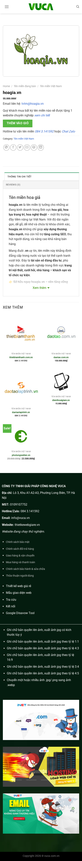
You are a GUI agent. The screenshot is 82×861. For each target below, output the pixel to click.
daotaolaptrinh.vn (21, 412)
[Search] (77, 6)
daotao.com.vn (61, 357)
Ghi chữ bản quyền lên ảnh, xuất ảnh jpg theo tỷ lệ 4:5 (43, 673)
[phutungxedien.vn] (21, 436)
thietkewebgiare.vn (27, 525)
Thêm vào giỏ (18, 123)
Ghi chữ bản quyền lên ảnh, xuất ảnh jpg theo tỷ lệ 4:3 (43, 648)
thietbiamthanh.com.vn (21, 357)
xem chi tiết (42, 115)
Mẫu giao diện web (18, 593)
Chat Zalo (68, 131)
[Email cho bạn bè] (27, 147)
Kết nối (10, 606)
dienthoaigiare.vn (61, 400)
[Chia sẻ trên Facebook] (13, 147)
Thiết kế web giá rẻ (18, 586)
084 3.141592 (44, 131)
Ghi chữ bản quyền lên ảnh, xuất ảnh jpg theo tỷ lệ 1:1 (43, 641)
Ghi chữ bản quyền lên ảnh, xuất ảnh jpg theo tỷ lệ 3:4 (43, 666)
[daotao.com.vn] (61, 332)
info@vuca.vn (20, 518)
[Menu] (6, 6)
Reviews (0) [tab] (13, 184)
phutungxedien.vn (21, 455)
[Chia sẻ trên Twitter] (20, 147)
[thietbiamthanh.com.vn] (21, 332)
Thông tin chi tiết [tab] (19, 176)
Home (6, 86)
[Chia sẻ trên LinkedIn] (41, 147)
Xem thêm (39, 288)
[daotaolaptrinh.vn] (21, 387)
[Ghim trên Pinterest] (34, 147)
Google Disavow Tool (20, 613)
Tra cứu (11, 599)
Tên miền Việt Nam (51, 86)
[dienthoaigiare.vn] (61, 381)
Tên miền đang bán (25, 86)
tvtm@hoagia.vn (33, 103)
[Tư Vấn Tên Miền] (41, 6)
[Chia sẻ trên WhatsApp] (6, 147)
